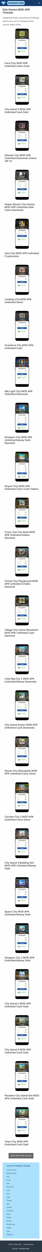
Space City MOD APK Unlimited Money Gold (17, 913)
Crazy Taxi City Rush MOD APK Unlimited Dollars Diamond (20, 535)
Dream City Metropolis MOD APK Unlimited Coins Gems (21, 772)
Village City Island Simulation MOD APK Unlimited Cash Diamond (21, 632)
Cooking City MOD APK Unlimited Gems (18, 301)
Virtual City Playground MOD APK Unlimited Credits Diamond (21, 584)
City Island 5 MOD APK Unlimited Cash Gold (18, 111)
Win (8, 1204)
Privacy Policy (29, 1244)
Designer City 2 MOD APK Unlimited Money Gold (19, 959)
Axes (8, 1214)
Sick (8, 1194)
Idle (8, 1177)
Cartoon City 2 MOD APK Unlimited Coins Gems (19, 818)
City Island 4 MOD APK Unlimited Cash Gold (18, 1051)
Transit (9, 1200)
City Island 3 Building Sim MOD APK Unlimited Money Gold (20, 865)
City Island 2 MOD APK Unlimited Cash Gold (18, 1005)
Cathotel (10, 1211)
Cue (8, 1231)
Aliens (9, 1217)
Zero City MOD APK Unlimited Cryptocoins (22, 255)
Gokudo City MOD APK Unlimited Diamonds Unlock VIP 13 (21, 158)
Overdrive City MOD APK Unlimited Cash (19, 347)
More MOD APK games (21, 1155)
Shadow (10, 1234)
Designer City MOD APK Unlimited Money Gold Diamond (18, 440)
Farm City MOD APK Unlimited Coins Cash (17, 64)
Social (9, 1221)
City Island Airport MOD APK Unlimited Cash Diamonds (21, 726)
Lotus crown (11, 1170)
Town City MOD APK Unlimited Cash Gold (16, 1143)
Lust (8, 1190)
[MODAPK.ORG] (13, 3)
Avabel (9, 1207)
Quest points (11, 1173)
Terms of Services (15, 1244)
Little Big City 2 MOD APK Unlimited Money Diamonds (20, 680)
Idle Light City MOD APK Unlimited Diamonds (19, 393)
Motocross (11, 1224)
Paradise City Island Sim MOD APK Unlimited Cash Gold (22, 1097)
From (9, 1180)
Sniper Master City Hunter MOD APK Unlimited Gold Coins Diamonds (20, 207)
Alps (8, 1197)
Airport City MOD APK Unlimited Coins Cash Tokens (21, 488)
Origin (9, 1228)
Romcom (10, 1187)
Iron (8, 1183)
